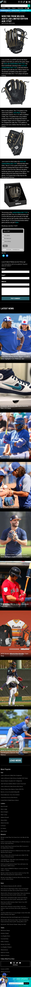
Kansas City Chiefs (5, 944)
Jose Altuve (16, 112)
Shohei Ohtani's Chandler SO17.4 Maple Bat (11, 781)
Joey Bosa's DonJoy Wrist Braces (9, 797)
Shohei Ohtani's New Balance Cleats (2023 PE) (12, 789)
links (19, 12)
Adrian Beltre (4, 820)
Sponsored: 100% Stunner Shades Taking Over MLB (13, 924)
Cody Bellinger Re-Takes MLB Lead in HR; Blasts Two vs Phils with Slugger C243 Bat (14, 860)
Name (4, 269)
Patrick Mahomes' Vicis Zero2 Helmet (10, 794)
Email (4, 275)
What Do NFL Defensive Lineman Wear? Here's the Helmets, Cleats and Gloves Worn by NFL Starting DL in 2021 (14, 908)
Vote (5, 245)
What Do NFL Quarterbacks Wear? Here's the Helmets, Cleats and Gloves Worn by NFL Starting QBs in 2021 (14, 898)
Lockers (3, 8)
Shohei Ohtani (15, 10)
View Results (8, 249)
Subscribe (20, 8)
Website (4, 281)
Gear (9, 8)
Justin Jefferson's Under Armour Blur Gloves (12, 786)
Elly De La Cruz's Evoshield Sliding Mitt (10, 792)
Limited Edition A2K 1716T (20, 212)
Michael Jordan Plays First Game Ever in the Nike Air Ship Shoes (15, 838)
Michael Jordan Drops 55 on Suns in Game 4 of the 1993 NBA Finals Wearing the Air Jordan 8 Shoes (15, 873)
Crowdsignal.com (15, 249)
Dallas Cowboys (5, 941)
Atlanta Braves (4, 950)
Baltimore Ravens (5, 955)
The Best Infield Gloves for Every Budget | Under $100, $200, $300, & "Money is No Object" (15, 913)
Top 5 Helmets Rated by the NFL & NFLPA (11, 886)
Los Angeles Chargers (6, 947)
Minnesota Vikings (5, 930)
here (17, 222)
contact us (21, 985)
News (13, 8)
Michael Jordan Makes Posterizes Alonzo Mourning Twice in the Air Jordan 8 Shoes (15, 878)
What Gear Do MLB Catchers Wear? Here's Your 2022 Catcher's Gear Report (14, 903)
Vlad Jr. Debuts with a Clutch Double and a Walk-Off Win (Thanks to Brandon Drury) (14, 856)
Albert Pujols (4, 831)
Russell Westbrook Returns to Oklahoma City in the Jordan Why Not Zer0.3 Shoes (15, 851)
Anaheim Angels (5, 933)
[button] (26, 2)
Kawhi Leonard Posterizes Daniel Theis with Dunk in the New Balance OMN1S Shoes (14, 864)
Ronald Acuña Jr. (5, 10)
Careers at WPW (5, 969)
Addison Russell (5, 817)
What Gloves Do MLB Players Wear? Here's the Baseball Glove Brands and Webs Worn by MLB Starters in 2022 (14, 889)
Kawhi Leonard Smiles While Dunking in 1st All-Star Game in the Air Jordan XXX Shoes (15, 842)
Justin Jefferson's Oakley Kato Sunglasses (11, 775)
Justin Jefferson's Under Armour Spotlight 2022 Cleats (14, 778)
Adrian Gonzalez (5, 823)
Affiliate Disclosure (5, 971)
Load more (15, 760)
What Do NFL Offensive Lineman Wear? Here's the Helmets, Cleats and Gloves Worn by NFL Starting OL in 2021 (15, 894)
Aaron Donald (4, 806)
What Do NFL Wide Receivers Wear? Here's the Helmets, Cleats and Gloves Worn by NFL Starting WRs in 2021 (14, 920)
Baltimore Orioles (5, 952)
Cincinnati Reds (4, 939)
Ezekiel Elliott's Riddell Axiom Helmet (10, 800)
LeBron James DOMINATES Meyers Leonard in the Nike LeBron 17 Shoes (14, 869)
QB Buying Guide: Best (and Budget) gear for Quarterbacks (15, 917)
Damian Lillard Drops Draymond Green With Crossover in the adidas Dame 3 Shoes (15, 847)
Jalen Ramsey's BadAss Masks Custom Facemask (13, 783)
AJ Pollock (3, 828)
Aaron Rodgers (4, 812)
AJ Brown (3, 825)
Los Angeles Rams (5, 936)
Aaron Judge (4, 809)
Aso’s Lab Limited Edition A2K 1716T (14, 63)
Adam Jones (4, 814)
